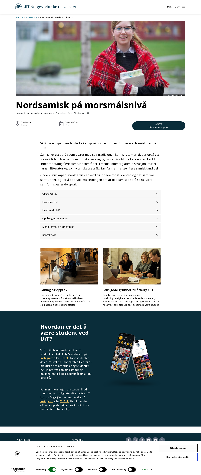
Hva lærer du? (50, 202)
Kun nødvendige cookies (178, 457)
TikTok (64, 358)
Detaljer (144, 469)
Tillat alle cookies (178, 448)
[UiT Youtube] (149, 440)
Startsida (19, 17)
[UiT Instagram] (135, 440)
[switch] (79, 469)
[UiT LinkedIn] (155, 440)
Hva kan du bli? (51, 210)
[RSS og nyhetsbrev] (162, 440)
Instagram (46, 358)
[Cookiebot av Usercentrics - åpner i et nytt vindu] (18, 470)
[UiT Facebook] (129, 440)
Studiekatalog (31, 17)
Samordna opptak (158, 125)
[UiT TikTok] (142, 440)
